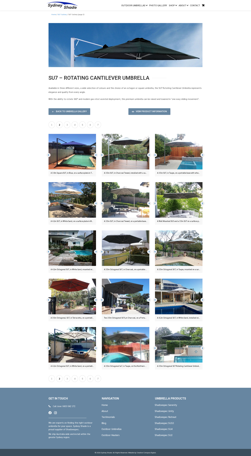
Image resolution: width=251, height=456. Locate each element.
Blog (104, 423)
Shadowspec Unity (164, 411)
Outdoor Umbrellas (133, 5)
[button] (69, 111)
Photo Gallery (158, 5)
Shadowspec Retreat (165, 416)
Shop (172, 5)
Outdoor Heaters (111, 435)
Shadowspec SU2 (163, 435)
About (182, 5)
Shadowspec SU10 (164, 423)
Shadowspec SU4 (163, 428)
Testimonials (108, 416)
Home (105, 404)
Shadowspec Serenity (166, 404)
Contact (195, 5)
